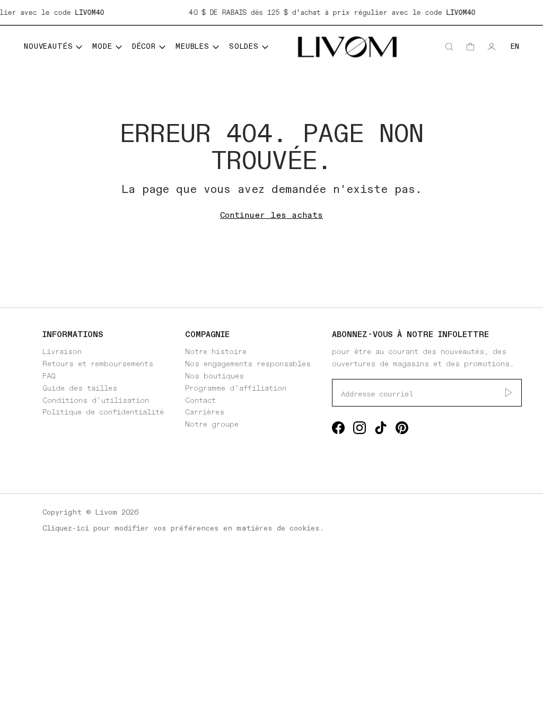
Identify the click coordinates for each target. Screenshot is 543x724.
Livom (106, 512)
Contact (200, 400)
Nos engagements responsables (248, 364)
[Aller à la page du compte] (491, 46)
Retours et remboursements (97, 364)
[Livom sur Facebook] (338, 430)
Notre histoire (216, 352)
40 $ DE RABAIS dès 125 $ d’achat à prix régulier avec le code (330, 12)
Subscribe (508, 392)
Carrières (204, 412)
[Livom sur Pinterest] (402, 430)
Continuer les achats (271, 215)
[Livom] (347, 47)
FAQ (49, 376)
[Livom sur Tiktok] (380, 430)
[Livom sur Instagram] (359, 430)
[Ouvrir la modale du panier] (470, 46)
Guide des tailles (79, 388)
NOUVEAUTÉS (48, 46)
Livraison (62, 352)
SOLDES (244, 46)
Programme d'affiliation (235, 388)
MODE (102, 46)
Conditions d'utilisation (95, 400)
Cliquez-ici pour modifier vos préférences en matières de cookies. (183, 528)
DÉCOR (144, 46)
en (515, 46)
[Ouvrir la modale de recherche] (449, 46)
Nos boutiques (214, 376)
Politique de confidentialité (103, 412)
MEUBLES (192, 46)
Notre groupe (212, 424)
